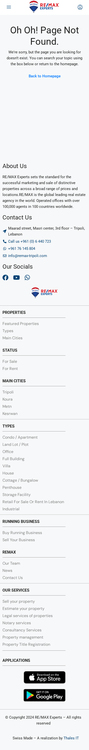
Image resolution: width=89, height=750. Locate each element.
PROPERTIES (14, 312)
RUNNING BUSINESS (21, 521)
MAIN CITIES (14, 381)
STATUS (9, 350)
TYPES (8, 426)
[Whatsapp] (27, 277)
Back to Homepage (45, 76)
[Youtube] (16, 277)
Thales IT (71, 738)
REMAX (9, 552)
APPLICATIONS (16, 660)
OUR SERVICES (15, 590)
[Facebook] (5, 277)
